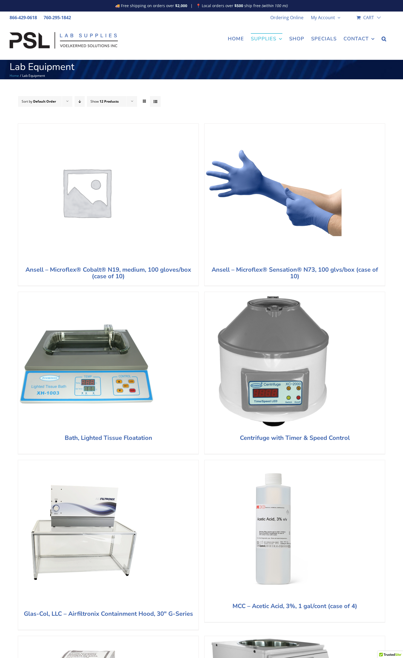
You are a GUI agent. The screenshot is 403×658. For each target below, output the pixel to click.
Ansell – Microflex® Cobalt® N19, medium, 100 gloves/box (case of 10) (108, 273)
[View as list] (155, 101)
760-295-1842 (57, 18)
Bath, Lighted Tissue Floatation (108, 438)
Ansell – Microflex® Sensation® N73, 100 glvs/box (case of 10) (295, 273)
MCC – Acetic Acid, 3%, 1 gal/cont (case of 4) (294, 606)
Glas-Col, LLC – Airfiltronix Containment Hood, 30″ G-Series (108, 614)
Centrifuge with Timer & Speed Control (295, 438)
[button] (384, 38)
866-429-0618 (23, 18)
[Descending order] (79, 101)
